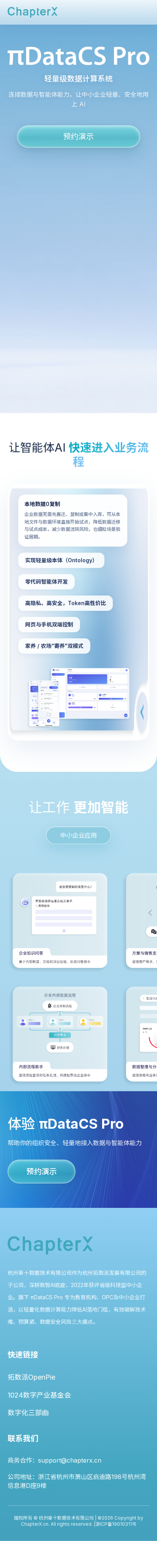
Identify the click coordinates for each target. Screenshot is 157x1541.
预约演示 (78, 136)
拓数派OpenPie (31, 1377)
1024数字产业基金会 (39, 1395)
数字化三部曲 (28, 1413)
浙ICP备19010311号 (115, 1524)
